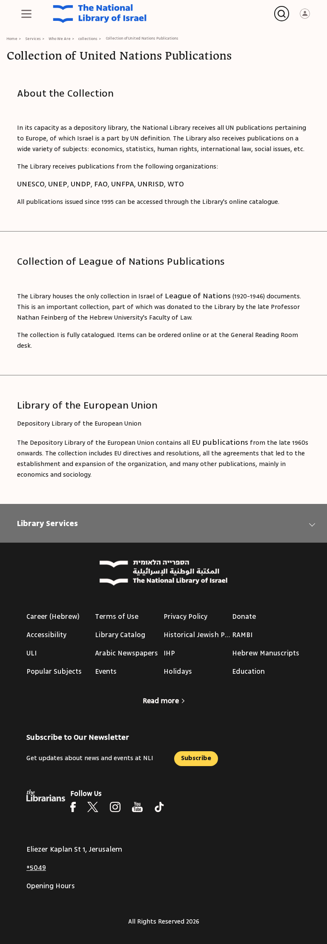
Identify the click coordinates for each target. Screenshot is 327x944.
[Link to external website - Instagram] (115, 807)
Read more (161, 701)
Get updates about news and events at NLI (89, 758)
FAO (101, 183)
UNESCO (31, 183)
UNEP (57, 183)
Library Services (47, 523)
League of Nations (198, 295)
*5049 (36, 868)
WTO (175, 183)
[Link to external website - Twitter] (92, 807)
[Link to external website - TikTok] (159, 807)
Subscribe (196, 758)
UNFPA (122, 183)
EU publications (220, 442)
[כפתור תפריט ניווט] (26, 13)
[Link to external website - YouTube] (137, 807)
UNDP (81, 183)
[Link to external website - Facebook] (73, 807)
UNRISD (151, 183)
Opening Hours (50, 886)
